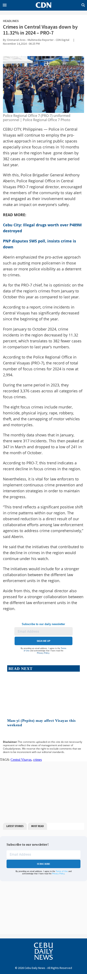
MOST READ (37, 826)
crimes (37, 759)
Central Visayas (21, 759)
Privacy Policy (43, 653)
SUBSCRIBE (43, 864)
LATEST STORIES (14, 826)
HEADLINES (11, 21)
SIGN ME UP (43, 641)
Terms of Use (62, 871)
